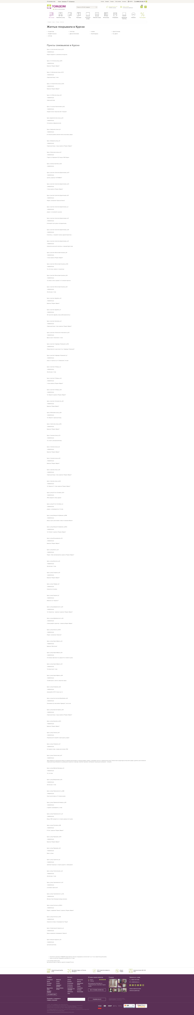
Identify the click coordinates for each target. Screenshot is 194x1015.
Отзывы (112, 1)
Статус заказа (118, 1)
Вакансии (58, 979)
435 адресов (71, 1)
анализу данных (52, 1009)
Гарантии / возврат (58, 985)
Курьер (59, 1)
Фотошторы (80, 979)
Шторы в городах (49, 991)
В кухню (70, 981)
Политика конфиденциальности (62, 1012)
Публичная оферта (51, 1012)
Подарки (79, 989)
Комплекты (70, 991)
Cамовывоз (64, 1)
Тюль (69, 993)
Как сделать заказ (50, 988)
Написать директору (135, 990)
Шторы (69, 979)
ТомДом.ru (55, 1004)
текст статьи (61, 1010)
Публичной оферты (112, 999)
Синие (93, 31)
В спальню (70, 986)
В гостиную (70, 983)
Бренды (79, 981)
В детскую (70, 985)
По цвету (115, 33)
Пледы (78, 986)
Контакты (124, 1)
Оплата (102, 1)
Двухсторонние (74, 33)
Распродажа (94, 33)
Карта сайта (71, 1012)
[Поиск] (96, 7)
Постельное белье (80, 984)
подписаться (97, 999)
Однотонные (116, 31)
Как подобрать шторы (59, 988)
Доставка (49, 983)
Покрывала (80, 988)
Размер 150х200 (52, 33)
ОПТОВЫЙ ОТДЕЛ (52, 994)
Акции (48, 981)
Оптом (50, 36)
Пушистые (51, 31)
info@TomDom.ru (135, 982)
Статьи (57, 981)
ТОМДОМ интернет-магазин (56, 7)
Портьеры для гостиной (71, 989)
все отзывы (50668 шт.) (97, 990)
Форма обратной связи (135, 988)
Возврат (107, 1)
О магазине (50, 979)
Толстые (72, 31)
